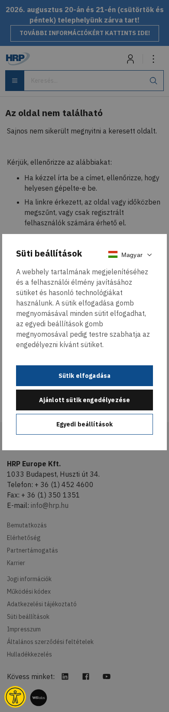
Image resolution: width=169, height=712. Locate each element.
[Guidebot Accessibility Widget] (15, 697)
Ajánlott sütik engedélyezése (84, 400)
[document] (84, 342)
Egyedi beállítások (84, 424)
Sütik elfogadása (84, 376)
